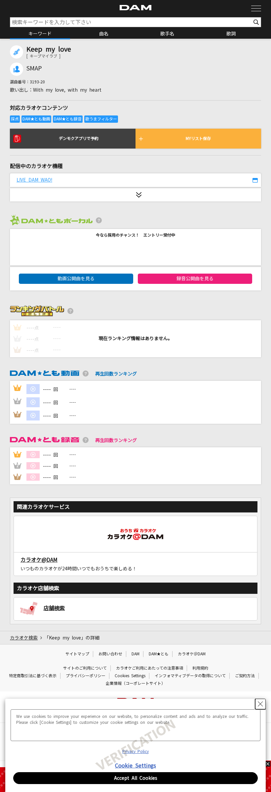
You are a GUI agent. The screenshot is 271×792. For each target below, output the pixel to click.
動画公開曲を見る (76, 278)
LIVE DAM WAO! (34, 180)
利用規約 (200, 668)
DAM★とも (159, 654)
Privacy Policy (135, 752)
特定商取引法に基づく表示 (33, 676)
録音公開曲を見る (194, 278)
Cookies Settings (130, 676)
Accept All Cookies (135, 778)
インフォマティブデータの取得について (190, 676)
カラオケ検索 (24, 638)
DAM (135, 654)
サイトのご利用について (85, 668)
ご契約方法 (245, 676)
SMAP (34, 68)
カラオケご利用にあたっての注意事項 (149, 668)
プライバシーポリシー (85, 676)
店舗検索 (54, 608)
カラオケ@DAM (39, 559)
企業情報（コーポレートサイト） (135, 683)
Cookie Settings (135, 765)
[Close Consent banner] (260, 704)
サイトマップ (77, 654)
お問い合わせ (110, 654)
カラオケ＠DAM (192, 654)
